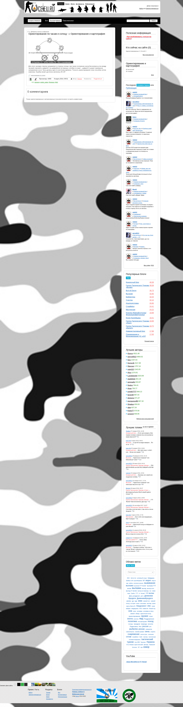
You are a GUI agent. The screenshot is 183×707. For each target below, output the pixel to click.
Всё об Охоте (137, 159)
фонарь (146, 644)
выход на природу (143, 591)
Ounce (130, 353)
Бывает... (142, 246)
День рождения (134, 596)
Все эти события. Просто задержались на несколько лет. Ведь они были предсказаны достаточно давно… (139, 111)
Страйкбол (130, 306)
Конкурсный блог (132, 282)
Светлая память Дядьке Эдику (135, 195)
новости (145, 608)
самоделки (149, 629)
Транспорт (136, 168)
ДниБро (129, 601)
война (131, 583)
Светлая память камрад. (133, 185)
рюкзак (142, 629)
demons (131, 398)
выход (144, 588)
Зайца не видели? (148, 159)
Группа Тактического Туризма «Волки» (137, 465)
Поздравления (149, 619)
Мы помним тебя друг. (132, 260)
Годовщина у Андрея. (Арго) (141, 258)
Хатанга (134, 647)
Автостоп (133, 578)
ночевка (139, 611)
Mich (56, 82)
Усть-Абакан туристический (134, 644)
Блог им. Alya (137, 128)
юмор (146, 647)
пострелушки (142, 621)
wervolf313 (132, 357)
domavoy (37, 82)
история (132, 603)
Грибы (133, 593)
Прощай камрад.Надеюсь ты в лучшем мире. (139, 98)
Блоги (67, 4)
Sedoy (130, 385)
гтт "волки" (142, 593)
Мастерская (130, 310)
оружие (144, 616)
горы (128, 593)
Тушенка (143, 642)
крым (153, 603)
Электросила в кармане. (140, 216)
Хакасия (152, 644)
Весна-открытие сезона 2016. (135, 534)
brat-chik (128, 440)
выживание (149, 583)
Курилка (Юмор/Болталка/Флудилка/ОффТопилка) (136, 314)
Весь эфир (147, 265)
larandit (131, 395)
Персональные (68, 20)
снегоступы (143, 634)
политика (132, 621)
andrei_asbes (44, 82)
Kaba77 (131, 411)
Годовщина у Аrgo (138, 183)
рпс (150, 626)
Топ (128, 278)
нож (130, 611)
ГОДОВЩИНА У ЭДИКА (140, 193)
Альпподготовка (132, 303)
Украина (150, 642)
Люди (73, 4)
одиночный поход (145, 613)
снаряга (152, 631)
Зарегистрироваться (152, 8)
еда (136, 601)
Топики (61, 4)
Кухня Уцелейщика (133, 318)
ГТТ (137, 593)
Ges (129, 360)
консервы (143, 603)
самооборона (130, 631)
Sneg (127, 522)
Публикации (131, 88)
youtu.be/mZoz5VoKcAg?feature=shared (137, 218)
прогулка (150, 624)
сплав (128, 637)
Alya (129, 373)
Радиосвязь (134, 626)
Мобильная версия (78, 694)
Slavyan (131, 366)
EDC (128, 578)
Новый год (152, 608)
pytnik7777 (132, 392)
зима (140, 601)
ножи (134, 611)
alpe (129, 407)
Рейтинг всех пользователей (145, 419)
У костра (129, 300)
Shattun (131, 404)
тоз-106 (137, 642)
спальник (151, 634)
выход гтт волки (131, 591)
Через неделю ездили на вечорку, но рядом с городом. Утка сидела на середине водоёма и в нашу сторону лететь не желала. (139, 206)
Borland (128, 488)
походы (130, 624)
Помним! (128, 123)
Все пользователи (148, 55)
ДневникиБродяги (145, 598)
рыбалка (133, 629)
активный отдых (142, 578)
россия (145, 626)
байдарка (151, 578)
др (133, 601)
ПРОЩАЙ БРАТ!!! (138, 96)
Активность (80, 4)
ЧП (139, 647)
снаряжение (133, 634)
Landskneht (132, 376)
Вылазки (136, 246)
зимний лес (146, 601)
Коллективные (55, 20)
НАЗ (140, 608)
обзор (137, 613)
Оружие (136, 223)
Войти (141, 8)
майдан (128, 608)
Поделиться (98, 79)
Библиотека (130, 297)
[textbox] (141, 572)
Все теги (130, 565)
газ (150, 591)
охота (130, 618)
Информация (89, 4)
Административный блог (140, 94)
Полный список (149, 341)
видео (148, 580)
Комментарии (143, 85)
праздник (137, 624)
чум (141, 647)
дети (142, 596)
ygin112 (131, 369)
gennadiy (131, 382)
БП (144, 580)
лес (149, 606)
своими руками (139, 631)
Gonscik (131, 363)
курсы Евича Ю (130, 606)
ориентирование (134, 616)
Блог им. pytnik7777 (132, 540)
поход (150, 621)
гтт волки (150, 593)
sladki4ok (131, 379)
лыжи (153, 606)
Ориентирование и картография (136, 64)
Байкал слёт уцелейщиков (134, 580)
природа (144, 624)
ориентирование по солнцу (38, 75)
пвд (141, 618)
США (140, 637)
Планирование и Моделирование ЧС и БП (136, 335)
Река (140, 626)
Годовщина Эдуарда (139, 121)
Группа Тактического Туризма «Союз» (137, 490)
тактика (145, 637)
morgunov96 (133, 401)
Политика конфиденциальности (82, 689)
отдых (151, 616)
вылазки (136, 588)
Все (46, 20)
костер (149, 603)
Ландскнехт (141, 606)
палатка (136, 619)
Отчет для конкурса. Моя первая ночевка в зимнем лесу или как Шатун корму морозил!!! (139, 435)
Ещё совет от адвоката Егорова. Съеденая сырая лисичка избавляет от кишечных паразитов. (139, 134)
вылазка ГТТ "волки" (140, 586)
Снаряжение (137, 214)
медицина (134, 608)
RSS (152, 75)
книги (137, 603)
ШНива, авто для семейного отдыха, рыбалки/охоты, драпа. (139, 170)
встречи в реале (138, 583)
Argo (130, 388)
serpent (131, 414)
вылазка (129, 586)
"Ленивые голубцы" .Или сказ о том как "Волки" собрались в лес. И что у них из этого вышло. (139, 549)
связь (147, 631)
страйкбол (135, 637)
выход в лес (150, 588)
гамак (153, 591)
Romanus (52, 82)
